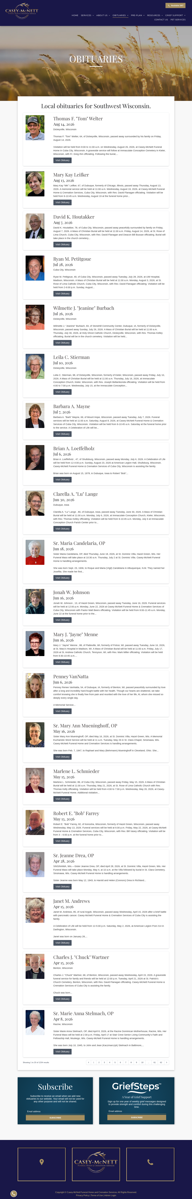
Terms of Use (97, 1195)
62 (161, 1062)
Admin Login (110, 1195)
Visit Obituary (62, 160)
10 (142, 1062)
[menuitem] (75, 15)
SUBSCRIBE (55, 1118)
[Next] (166, 1062)
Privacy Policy (82, 1195)
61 (155, 1062)
